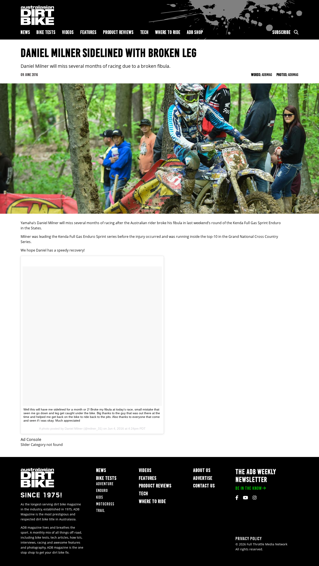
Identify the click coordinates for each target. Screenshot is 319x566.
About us (201, 470)
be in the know (248, 488)
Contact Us (204, 485)
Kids (99, 497)
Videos (68, 32)
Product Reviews (118, 32)
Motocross (105, 503)
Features (88, 32)
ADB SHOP (195, 32)
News (25, 32)
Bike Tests (46, 32)
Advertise (202, 478)
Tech (144, 32)
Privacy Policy (248, 538)
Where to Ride (167, 32)
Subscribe (281, 32)
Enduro (102, 490)
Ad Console (31, 439)
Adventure (104, 483)
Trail (100, 510)
